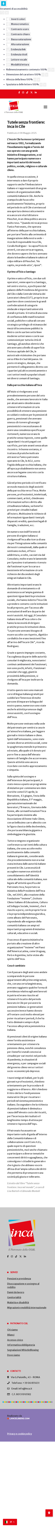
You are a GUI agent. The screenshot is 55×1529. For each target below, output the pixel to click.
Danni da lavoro (15, 1292)
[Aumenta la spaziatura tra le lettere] (44, 85)
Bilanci (10, 1334)
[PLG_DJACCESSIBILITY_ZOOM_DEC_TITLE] (49, 70)
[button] (45, 106)
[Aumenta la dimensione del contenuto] (52, 70)
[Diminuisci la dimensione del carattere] (43, 75)
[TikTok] (27, 92)
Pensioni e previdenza (19, 1278)
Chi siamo (12, 1329)
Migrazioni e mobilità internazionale (26, 1307)
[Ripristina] (2, 12)
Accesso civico (15, 1339)
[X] (31, 92)
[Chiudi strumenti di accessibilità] (7, 12)
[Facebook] (19, 92)
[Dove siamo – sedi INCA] (49, 1513)
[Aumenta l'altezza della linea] (38, 80)
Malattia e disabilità (18, 1302)
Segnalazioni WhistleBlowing (23, 1349)
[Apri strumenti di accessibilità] (3, 3)
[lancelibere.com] (27, 1418)
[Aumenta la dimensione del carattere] (46, 75)
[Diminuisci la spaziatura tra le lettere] (41, 85)
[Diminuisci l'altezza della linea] (35, 80)
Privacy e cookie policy (19, 1433)
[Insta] (23, 92)
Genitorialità (14, 1297)
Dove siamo (13, 1355)
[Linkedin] (36, 92)
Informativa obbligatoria (21, 1344)
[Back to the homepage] (14, 106)
